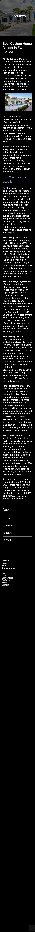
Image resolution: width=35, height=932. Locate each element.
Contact (10, 526)
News (9, 533)
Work (8, 540)
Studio (5, 566)
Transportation (9, 568)
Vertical (5, 561)
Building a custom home (15, 188)
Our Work (6, 580)
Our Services (7, 578)
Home (4, 573)
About (9, 519)
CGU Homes (9, 117)
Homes (5, 563)
